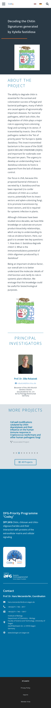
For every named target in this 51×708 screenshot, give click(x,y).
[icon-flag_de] (40, 4)
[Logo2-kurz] (11, 4)
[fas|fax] (5, 611)
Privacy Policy (25, 688)
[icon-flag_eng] (35, 4)
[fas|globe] (5, 633)
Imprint (25, 695)
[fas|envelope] (5, 602)
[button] (47, 4)
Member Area (25, 702)
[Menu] (3, 4)
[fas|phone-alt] (5, 607)
